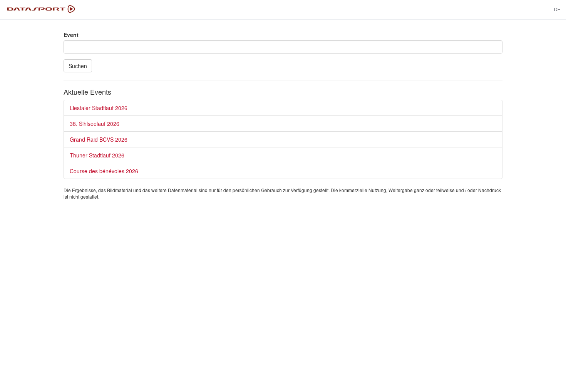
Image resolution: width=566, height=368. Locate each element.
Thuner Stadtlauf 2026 (97, 155)
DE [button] (557, 9)
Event (71, 34)
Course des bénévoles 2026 (104, 171)
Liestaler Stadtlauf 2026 (98, 108)
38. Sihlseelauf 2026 (94, 123)
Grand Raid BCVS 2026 (98, 139)
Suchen (78, 66)
